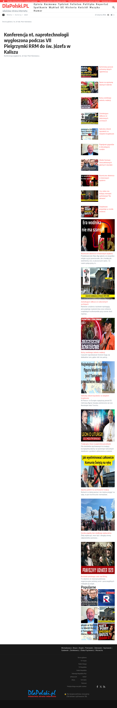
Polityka (89, 4)
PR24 (73, 680)
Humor (38, 10)
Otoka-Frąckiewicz (87, 650)
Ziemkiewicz (74, 650)
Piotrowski (89, 648)
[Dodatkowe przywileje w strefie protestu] (106, 632)
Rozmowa (50, 4)
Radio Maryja (82, 664)
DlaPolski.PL (15, 6)
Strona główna (7, 22)
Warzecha (99, 650)
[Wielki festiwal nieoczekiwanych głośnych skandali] (89, 597)
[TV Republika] (106, 597)
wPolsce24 (73, 677)
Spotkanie (41, 7)
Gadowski (65, 650)
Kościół (83, 7)
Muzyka (95, 7)
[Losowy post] (108, 15)
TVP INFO (83, 680)
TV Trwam (83, 661)
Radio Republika (81, 670)
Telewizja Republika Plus (79, 673)
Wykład (54, 7)
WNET (84, 677)
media (9, 15)
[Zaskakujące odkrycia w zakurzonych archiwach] (106, 614)
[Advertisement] (98, 49)
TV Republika (82, 667)
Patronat (83, 683)
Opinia (38, 4)
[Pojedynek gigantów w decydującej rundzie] (89, 614)
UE (62, 7)
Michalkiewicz (66, 648)
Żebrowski (98, 648)
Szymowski (107, 648)
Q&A (26, 15)
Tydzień (63, 4)
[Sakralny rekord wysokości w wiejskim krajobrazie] (89, 632)
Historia (71, 7)
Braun (75, 648)
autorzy (18, 15)
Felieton (76, 4)
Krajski (81, 648)
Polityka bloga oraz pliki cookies (76, 686)
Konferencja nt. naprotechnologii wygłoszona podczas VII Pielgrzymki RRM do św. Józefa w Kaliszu (37, 43)
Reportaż (102, 4)
